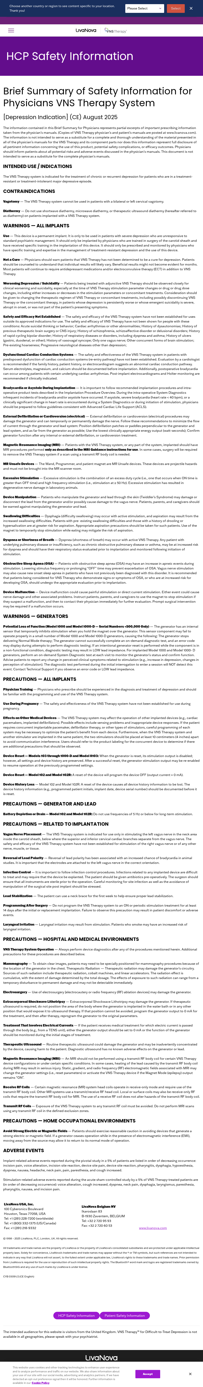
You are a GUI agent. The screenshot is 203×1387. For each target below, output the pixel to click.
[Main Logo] (101, 30)
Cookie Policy (40, 1382)
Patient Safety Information (125, 1316)
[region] (101, 1374)
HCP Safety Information (76, 1316)
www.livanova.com (153, 1228)
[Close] (191, 8)
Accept (148, 1374)
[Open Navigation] (11, 30)
